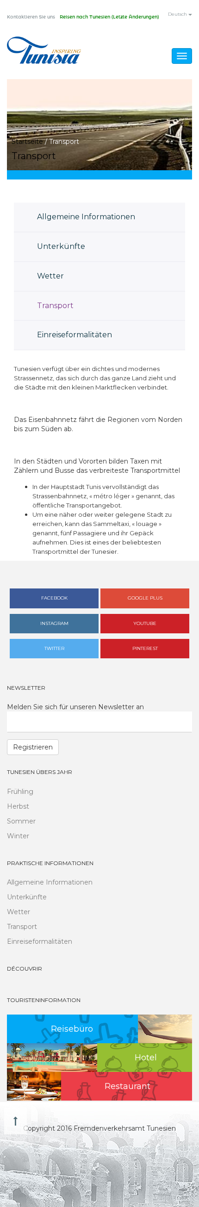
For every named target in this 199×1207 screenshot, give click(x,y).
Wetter (50, 276)
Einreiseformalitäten (74, 334)
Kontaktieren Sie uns (31, 17)
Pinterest (145, 648)
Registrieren (33, 747)
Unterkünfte (61, 246)
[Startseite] (44, 50)
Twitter (54, 648)
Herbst (18, 806)
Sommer (21, 821)
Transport (55, 305)
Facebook (54, 598)
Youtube (144, 623)
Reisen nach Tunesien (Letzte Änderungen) (109, 17)
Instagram (54, 623)
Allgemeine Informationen (86, 216)
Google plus (145, 598)
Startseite (27, 141)
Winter (18, 836)
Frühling (20, 791)
